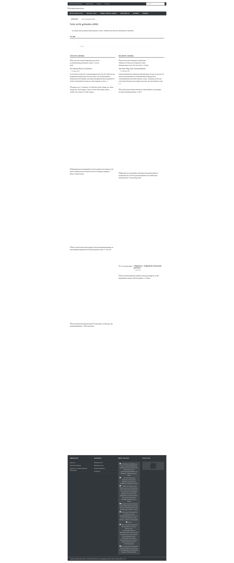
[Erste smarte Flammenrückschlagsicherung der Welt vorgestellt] (92, 325)
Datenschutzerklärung (75, 465)
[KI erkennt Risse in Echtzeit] (92, 62)
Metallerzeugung (76, 13)
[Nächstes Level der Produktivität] (141, 90)
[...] (107, 81)
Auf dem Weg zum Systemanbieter (132, 69)
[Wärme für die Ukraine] (129, 493)
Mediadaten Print (98, 462)
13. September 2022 (125, 71)
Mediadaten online (98, 465)
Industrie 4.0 (124, 13)
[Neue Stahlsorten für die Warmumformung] (141, 175)
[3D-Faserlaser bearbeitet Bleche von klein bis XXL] (129, 469)
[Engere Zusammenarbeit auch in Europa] (141, 277)
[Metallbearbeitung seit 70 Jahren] (92, 89)
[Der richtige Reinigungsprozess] (129, 549)
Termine (145, 13)
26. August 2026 (75, 71)
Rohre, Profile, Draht (108, 13)
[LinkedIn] (153, 466)
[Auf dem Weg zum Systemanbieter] (141, 62)
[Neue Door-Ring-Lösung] (129, 534)
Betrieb (136, 13)
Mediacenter (89, 3)
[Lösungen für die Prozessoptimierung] (129, 516)
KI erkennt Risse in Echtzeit (81, 69)
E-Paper (99, 3)
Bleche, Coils (92, 13)
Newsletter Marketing (99, 468)
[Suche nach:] (155, 3)
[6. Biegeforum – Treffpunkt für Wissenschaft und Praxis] (125, 266)
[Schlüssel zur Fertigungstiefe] (92, 171)
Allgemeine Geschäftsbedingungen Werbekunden (78, 469)
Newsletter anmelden (75, 3)
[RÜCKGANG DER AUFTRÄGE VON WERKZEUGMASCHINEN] (129, 522)
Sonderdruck (97, 471)
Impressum (72, 462)
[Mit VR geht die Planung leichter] (92, 248)
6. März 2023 (138, 270)
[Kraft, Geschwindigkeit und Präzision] (129, 481)
